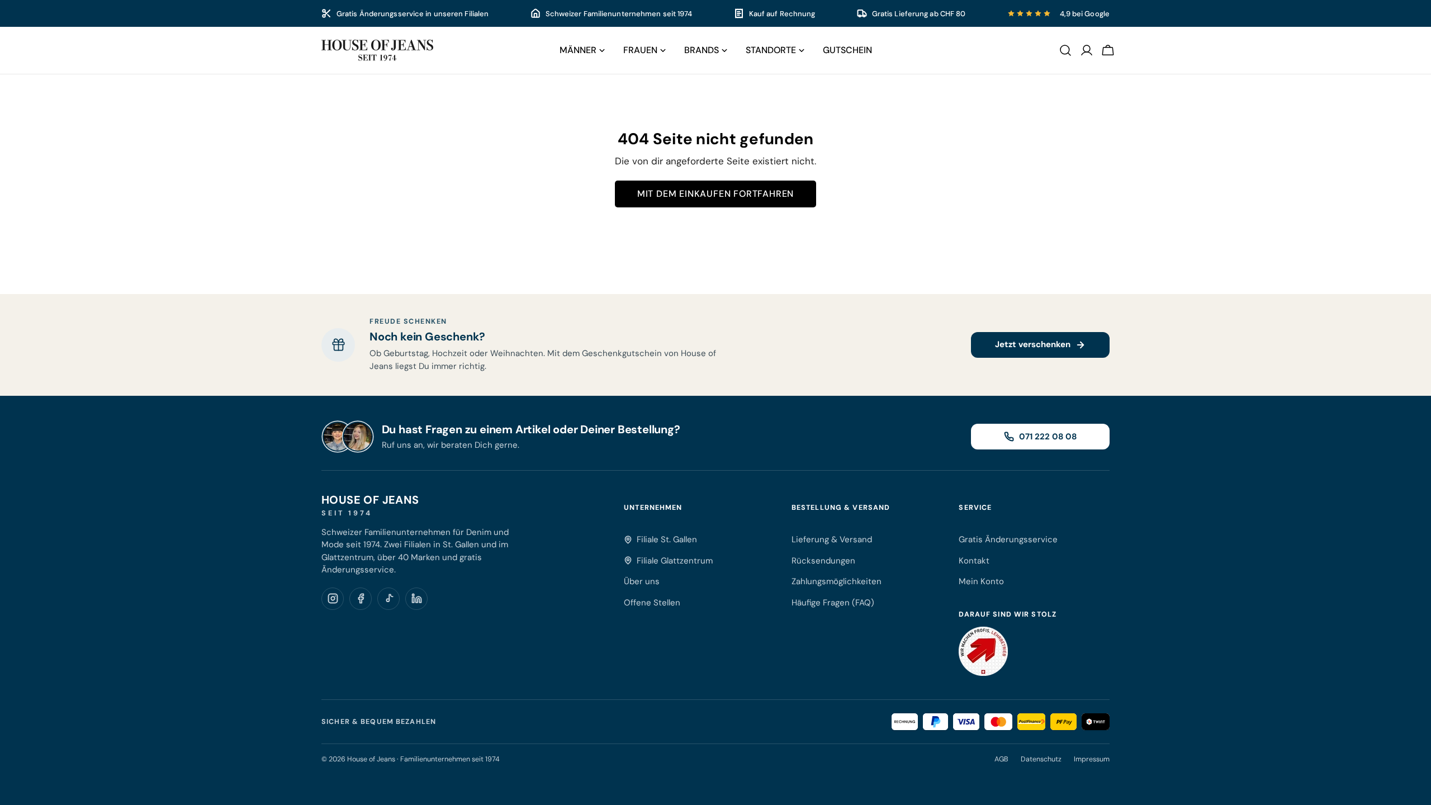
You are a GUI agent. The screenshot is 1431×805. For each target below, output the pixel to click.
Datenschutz (1041, 759)
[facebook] (360, 599)
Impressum (1092, 759)
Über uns (642, 581)
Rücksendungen (823, 560)
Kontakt (974, 560)
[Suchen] (1065, 50)
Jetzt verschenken (1032, 344)
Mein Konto (981, 581)
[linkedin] (416, 599)
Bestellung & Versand (841, 507)
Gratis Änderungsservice (1008, 539)
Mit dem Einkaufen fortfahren (715, 194)
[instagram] (332, 599)
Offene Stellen (652, 602)
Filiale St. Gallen (667, 539)
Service (975, 507)
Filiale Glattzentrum (675, 560)
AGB (1001, 759)
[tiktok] (388, 599)
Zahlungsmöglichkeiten (837, 581)
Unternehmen (653, 507)
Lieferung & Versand (832, 539)
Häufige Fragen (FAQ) (833, 602)
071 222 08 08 (1048, 436)
